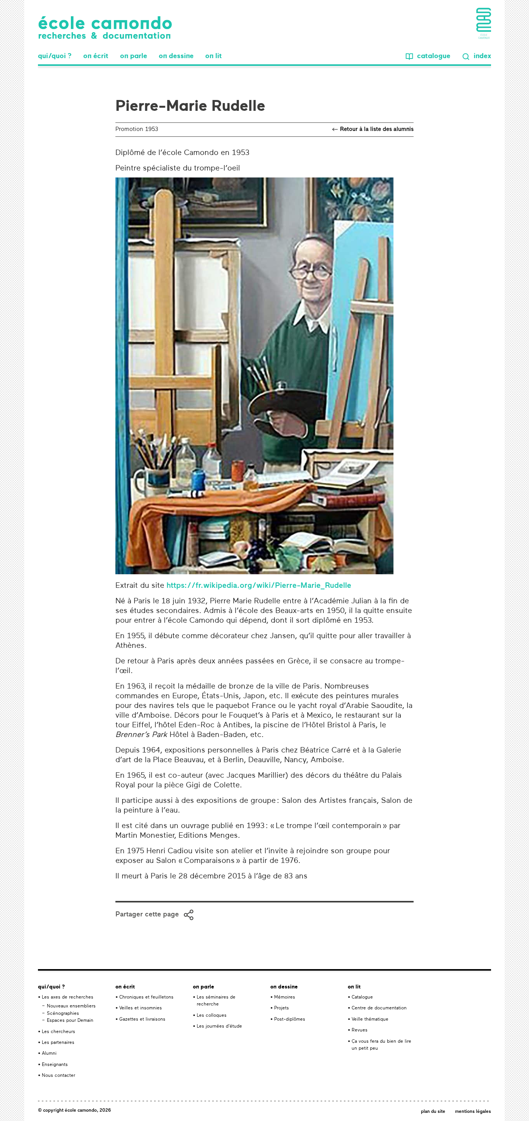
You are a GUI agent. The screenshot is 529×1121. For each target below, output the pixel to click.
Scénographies (63, 1013)
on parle (133, 56)
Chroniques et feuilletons (146, 997)
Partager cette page (147, 914)
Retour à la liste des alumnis (377, 130)
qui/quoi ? (55, 56)
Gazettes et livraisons (142, 1019)
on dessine (176, 56)
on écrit (95, 56)
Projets (281, 1008)
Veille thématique (370, 1019)
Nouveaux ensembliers (71, 1006)
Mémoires (284, 997)
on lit (213, 56)
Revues (360, 1030)
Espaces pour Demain (70, 1020)
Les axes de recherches (67, 997)
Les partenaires (58, 1042)
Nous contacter (58, 1075)
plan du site (433, 1111)
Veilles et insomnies (140, 1008)
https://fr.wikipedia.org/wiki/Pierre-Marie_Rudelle (259, 586)
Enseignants (55, 1064)
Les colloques (212, 1015)
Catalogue (362, 997)
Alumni (49, 1053)
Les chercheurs (58, 1032)
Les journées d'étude (219, 1026)
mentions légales (473, 1111)
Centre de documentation (379, 1008)
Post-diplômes (289, 1019)
